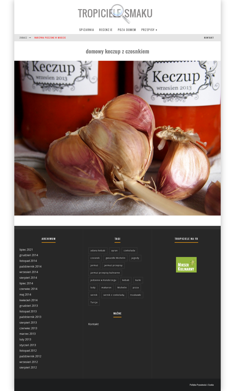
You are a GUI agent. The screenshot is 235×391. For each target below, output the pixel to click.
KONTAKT (209, 37)
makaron (106, 287)
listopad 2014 (28, 261)
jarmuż (94, 265)
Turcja (94, 302)
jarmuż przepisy (113, 265)
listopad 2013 (28, 311)
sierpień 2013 (28, 322)
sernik (93, 294)
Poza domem (127, 30)
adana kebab (97, 250)
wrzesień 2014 (28, 272)
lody (92, 287)
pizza (136, 287)
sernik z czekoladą (113, 294)
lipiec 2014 (26, 283)
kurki (138, 280)
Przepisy (148, 30)
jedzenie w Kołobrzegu (103, 280)
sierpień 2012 (28, 367)
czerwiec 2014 (28, 289)
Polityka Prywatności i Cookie (202, 385)
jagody (135, 257)
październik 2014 (30, 266)
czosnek (95, 257)
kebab (125, 280)
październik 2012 (30, 356)
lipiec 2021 (26, 249)
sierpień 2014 (28, 278)
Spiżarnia (86, 30)
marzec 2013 (27, 334)
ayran (114, 250)
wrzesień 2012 (28, 362)
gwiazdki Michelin (115, 257)
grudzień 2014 (28, 255)
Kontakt (93, 324)
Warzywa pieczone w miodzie (50, 37)
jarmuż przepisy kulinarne (105, 272)
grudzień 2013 (28, 306)
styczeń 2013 (27, 345)
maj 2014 (25, 294)
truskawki (135, 294)
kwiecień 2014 (28, 300)
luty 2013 (25, 339)
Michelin (122, 287)
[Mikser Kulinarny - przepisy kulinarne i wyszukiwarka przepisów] (186, 271)
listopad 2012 (28, 350)
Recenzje (106, 30)
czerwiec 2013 (28, 328)
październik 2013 (30, 317)
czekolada (129, 250)
